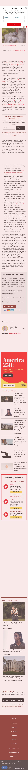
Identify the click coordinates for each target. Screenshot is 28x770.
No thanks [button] (14, 26)
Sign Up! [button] (14, 24)
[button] (26, 8)
